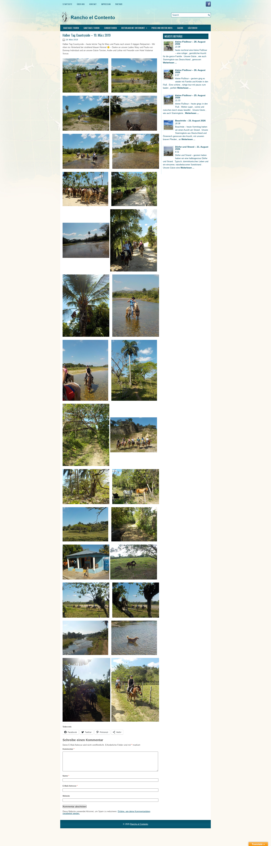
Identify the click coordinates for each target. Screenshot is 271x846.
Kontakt (93, 4)
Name (66, 776)
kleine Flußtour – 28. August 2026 (190, 42)
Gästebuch (192, 27)
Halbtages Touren (71, 27)
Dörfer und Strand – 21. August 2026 (191, 148)
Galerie (180, 27)
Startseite (67, 4)
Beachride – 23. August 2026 (190, 120)
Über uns (81, 4)
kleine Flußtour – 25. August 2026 (190, 96)
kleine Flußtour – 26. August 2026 (190, 71)
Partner (118, 4)
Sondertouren (110, 27)
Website (66, 796)
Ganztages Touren (91, 27)
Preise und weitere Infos (162, 27)
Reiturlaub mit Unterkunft (134, 27)
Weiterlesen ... (170, 62)
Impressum (106, 4)
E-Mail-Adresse (70, 786)
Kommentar (68, 749)
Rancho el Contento (139, 824)
